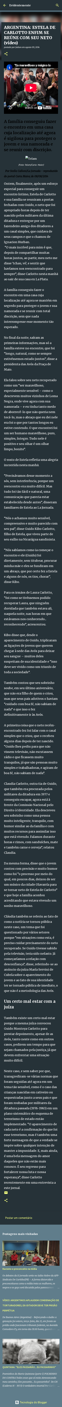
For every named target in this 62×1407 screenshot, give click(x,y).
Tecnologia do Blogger (33, 1402)
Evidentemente (20, 5)
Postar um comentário (18, 1217)
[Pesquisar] (57, 5)
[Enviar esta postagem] (6, 1194)
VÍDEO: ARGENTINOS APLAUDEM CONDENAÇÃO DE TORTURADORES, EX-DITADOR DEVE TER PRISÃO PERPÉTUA (30, 1305)
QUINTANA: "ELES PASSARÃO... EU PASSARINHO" (29, 1367)
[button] (6, 54)
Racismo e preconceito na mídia (19, 1269)
